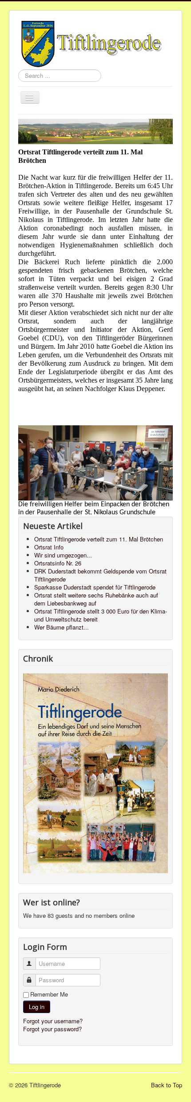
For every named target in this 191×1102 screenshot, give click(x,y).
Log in (36, 1006)
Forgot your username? (53, 1021)
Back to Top (166, 1085)
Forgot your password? (52, 1029)
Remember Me (49, 994)
